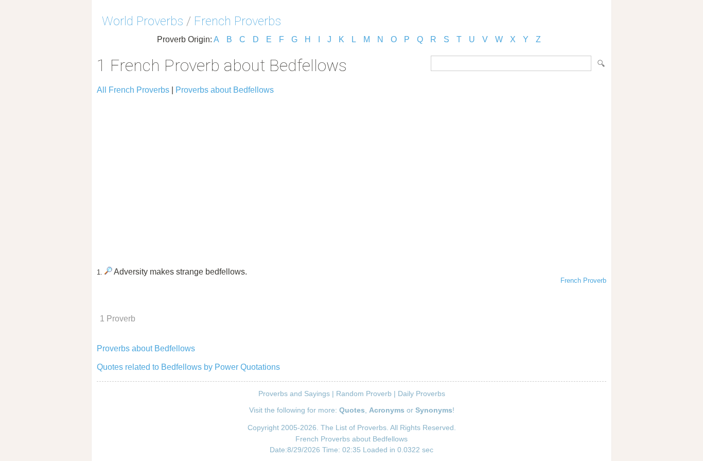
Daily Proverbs (421, 393)
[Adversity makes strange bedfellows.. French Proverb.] (108, 271)
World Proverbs (142, 21)
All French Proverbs (133, 90)
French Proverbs (237, 21)
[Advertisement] (351, 176)
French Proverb (583, 280)
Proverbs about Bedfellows (224, 90)
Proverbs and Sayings (294, 393)
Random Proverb (364, 393)
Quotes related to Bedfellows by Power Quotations (188, 367)
